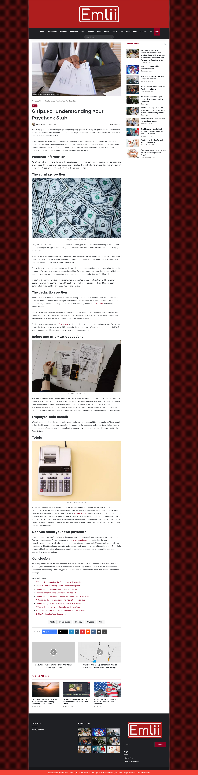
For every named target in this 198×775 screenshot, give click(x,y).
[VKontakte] (93, 632)
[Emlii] (99, 14)
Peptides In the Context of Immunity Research (152, 141)
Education (74, 31)
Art (151, 31)
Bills (53, 622)
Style (128, 31)
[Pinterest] (82, 632)
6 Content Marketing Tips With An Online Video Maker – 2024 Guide (76, 701)
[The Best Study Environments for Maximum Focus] (132, 122)
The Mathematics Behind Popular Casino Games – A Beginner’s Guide (152, 131)
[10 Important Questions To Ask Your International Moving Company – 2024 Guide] (45, 689)
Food (99, 31)
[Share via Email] (99, 632)
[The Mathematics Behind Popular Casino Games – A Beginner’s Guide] (132, 132)
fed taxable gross (80, 513)
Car (121, 31)
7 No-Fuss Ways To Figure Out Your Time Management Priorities (153, 152)
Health (106, 31)
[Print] (104, 632)
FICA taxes (63, 324)
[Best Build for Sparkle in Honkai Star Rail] (132, 69)
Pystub (91, 622)
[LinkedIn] (71, 632)
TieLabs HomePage (132, 761)
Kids (135, 31)
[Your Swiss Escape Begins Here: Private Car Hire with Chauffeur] (132, 100)
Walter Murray (41, 124)
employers (65, 622)
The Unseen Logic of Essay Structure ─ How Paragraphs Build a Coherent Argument (153, 110)
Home (42, 31)
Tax (101, 622)
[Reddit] (88, 632)
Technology (52, 31)
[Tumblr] (77, 632)
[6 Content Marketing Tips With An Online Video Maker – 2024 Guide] (76, 689)
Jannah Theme (53, 773)
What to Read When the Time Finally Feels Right (153, 87)
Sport (114, 31)
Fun (82, 31)
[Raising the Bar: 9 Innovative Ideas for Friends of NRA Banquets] (107, 689)
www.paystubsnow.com (81, 540)
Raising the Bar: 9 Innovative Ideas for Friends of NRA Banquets (106, 701)
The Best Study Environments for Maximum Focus (153, 120)
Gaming (91, 31)
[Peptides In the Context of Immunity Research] (132, 143)
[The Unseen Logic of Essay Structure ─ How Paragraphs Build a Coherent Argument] (132, 111)
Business (63, 31)
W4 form (99, 303)
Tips (157, 31)
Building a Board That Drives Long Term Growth (153, 77)
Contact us (129, 758)
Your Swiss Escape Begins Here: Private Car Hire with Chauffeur (152, 99)
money (79, 622)
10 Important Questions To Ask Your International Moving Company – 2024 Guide (45, 701)
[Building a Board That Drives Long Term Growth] (132, 79)
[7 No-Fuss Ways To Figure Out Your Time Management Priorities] (132, 153)
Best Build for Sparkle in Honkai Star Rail (151, 67)
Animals (143, 31)
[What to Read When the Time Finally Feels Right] (132, 89)
